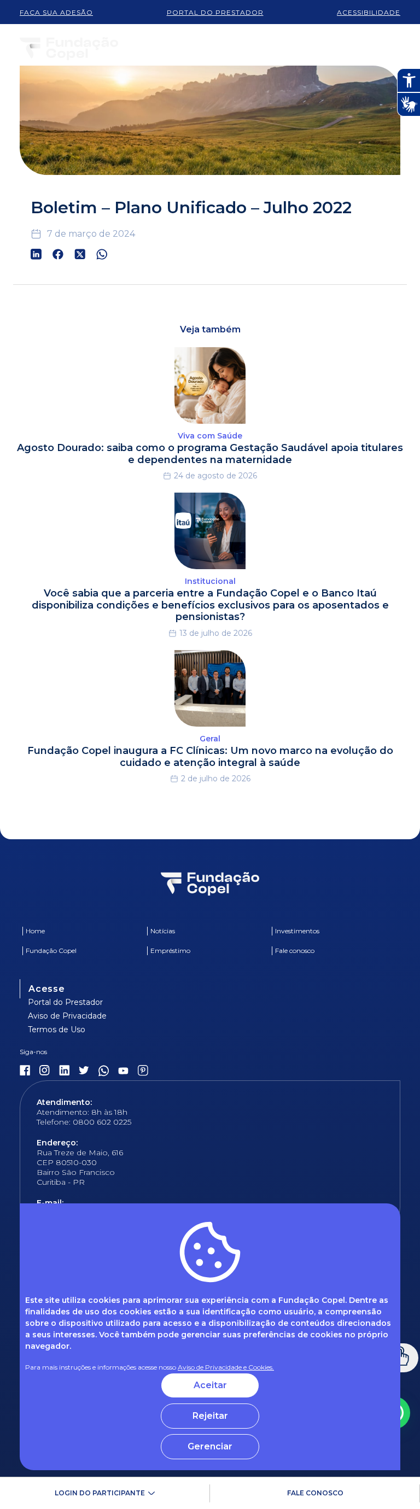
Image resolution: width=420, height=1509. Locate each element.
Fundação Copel (51, 950)
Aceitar (210, 1385)
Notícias (162, 931)
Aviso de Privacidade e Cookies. (226, 1367)
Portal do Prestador (65, 1002)
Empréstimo (170, 950)
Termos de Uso (56, 1029)
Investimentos (297, 931)
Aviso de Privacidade (67, 1016)
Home (35, 931)
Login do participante (100, 1493)
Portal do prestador (215, 12)
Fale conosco (315, 1493)
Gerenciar (210, 1446)
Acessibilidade (368, 12)
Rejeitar (210, 1416)
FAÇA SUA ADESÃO (56, 12)
